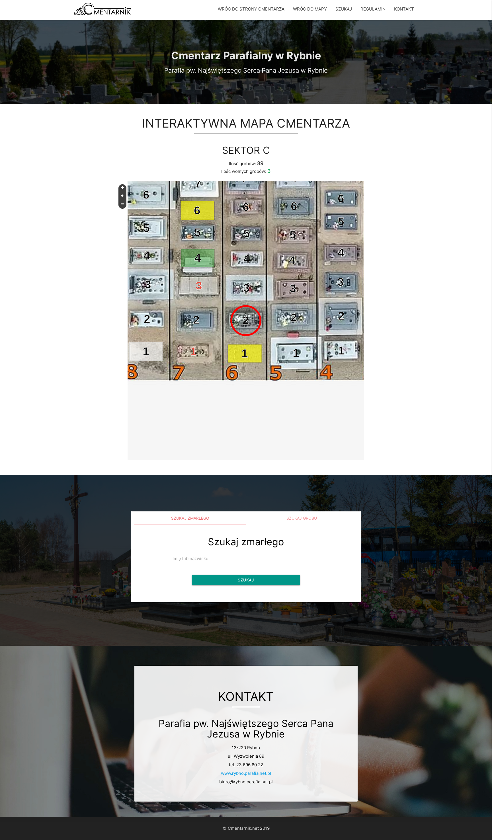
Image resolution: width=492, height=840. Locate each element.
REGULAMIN (373, 9)
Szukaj (246, 579)
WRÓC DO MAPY (310, 9)
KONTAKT (404, 9)
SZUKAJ (343, 9)
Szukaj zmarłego (190, 518)
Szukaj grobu (301, 518)
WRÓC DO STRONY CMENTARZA (251, 9)
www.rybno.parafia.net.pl (246, 773)
